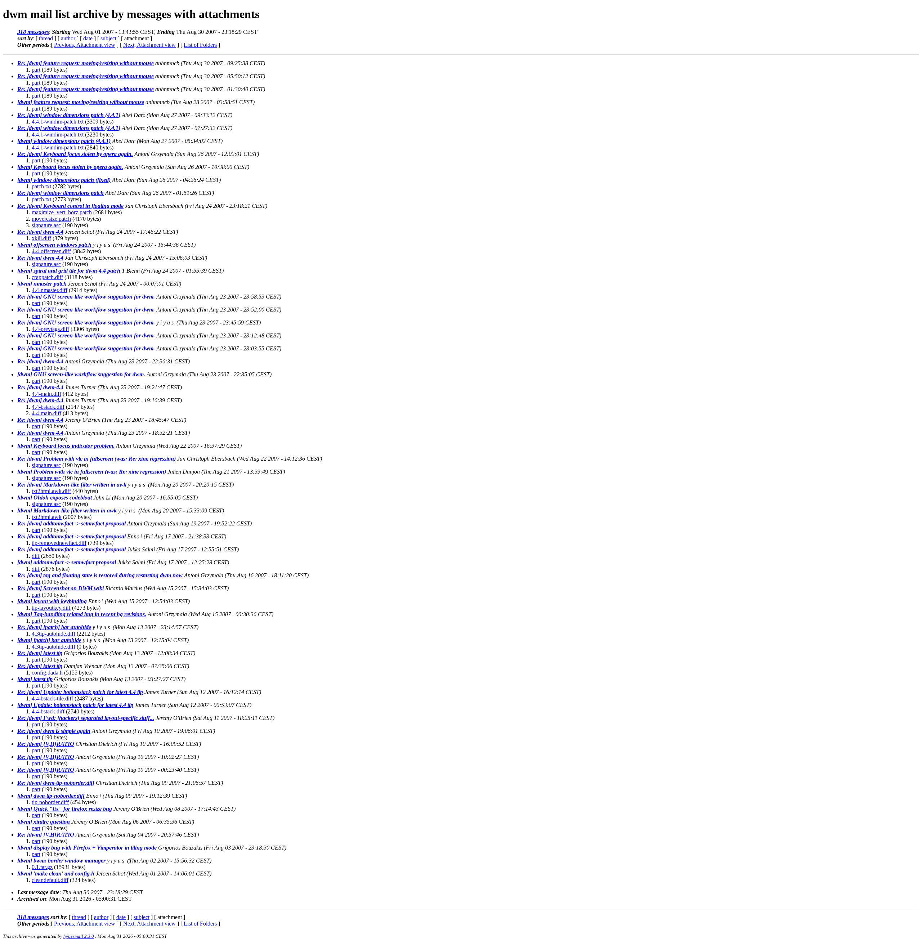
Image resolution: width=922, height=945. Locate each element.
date (88, 38)
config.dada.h (47, 672)
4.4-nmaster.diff (49, 290)
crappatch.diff (47, 277)
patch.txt (41, 186)
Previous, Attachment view (84, 45)
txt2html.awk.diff (51, 491)
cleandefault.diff (50, 880)
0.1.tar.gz (42, 867)
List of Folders (200, 45)
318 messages (33, 32)
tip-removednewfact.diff (59, 543)
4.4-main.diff (46, 394)
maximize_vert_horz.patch (62, 212)
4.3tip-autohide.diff (53, 634)
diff (36, 556)
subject (108, 38)
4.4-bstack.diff (48, 407)
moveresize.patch (51, 219)
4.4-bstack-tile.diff (52, 698)
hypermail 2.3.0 (78, 936)
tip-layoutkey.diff (51, 608)
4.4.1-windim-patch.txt (58, 121)
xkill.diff (41, 238)
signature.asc (46, 225)
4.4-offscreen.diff (51, 251)
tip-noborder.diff (50, 802)
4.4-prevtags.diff (50, 329)
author (68, 38)
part (36, 70)
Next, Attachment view (149, 45)
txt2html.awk (47, 517)
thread (46, 38)
